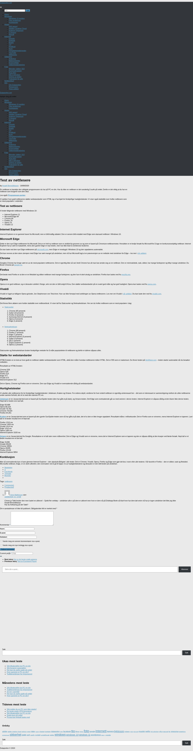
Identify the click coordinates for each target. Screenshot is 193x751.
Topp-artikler (14, 89)
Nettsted (3, 537)
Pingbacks (9, 487)
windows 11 (84, 735)
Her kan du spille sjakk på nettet (19, 670)
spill (28, 735)
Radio (11, 43)
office (161, 731)
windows (60, 734)
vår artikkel (142, 253)
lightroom (119, 731)
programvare (5, 735)
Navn (2, 529)
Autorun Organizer (16, 31)
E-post (2, 533)
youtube (108, 735)
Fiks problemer (15, 20)
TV (10, 45)
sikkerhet (15, 734)
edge (61, 731)
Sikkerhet (8, 57)
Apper (6, 24)
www (102, 735)
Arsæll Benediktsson (10, 186)
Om (5, 83)
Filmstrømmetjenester (17, 51)
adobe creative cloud (14, 731)
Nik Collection (14, 75)
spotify (32, 735)
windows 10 (72, 734)
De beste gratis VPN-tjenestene (19, 711)
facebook (67, 731)
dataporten (55, 731)
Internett (7, 37)
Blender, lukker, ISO (17, 69)
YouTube (12, 53)
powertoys (182, 731)
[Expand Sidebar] (1, 556)
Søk (3, 649)
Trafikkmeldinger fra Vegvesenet (19, 674)
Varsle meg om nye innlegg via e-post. (18, 545)
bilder (33, 731)
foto (86, 731)
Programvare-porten (16, 195)
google (92, 731)
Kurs (11, 49)
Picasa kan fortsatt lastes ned (18, 717)
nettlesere (9, 481)
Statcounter (9, 307)
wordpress (96, 735)
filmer (78, 731)
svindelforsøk (45, 735)
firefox (81, 731)
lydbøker (127, 731)
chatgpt (42, 731)
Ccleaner (12, 33)
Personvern (13, 87)
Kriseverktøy (14, 63)
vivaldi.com (156, 294)
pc (170, 731)
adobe (4, 731)
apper (29, 731)
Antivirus (12, 59)
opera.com (152, 284)
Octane (3, 436)
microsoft (135, 731)
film (73, 731)
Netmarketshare (10, 327)
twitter (52, 735)
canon (37, 731)
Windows (8, 16)
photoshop (175, 731)
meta (131, 731)
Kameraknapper (15, 71)
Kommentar (5, 525)
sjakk (24, 735)
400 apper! (13, 26)
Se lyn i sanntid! (13, 692)
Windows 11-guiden (17, 18)
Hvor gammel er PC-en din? (18, 672)
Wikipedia (13, 55)
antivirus (24, 731)
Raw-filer (12, 73)
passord (165, 731)
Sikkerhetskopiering (17, 65)
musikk (142, 731)
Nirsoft (11, 35)
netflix (147, 731)
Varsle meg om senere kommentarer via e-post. (21, 541)
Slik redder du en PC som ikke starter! (22, 709)
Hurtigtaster (13, 22)
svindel (37, 735)
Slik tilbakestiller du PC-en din (19, 666)
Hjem (6, 14)
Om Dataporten (15, 85)
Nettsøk (12, 41)
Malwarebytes (14, 61)
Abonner (184, 569)
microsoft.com (42, 249)
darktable (48, 731)
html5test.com (150, 360)
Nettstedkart (9, 81)
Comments (9, 485)
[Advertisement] (160, 211)
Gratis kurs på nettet (14, 715)
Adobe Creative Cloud (18, 29)
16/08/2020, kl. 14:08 (12, 497)
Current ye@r (6, 553)
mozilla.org (126, 275)
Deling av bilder (15, 77)
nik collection (155, 731)
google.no (18, 265)
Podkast (12, 47)
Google (12, 39)
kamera (110, 731)
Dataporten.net (6, 3)
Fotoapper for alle (16, 79)
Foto (6, 67)
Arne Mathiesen (16, 495)
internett (101, 731)
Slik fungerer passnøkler (16, 668)
